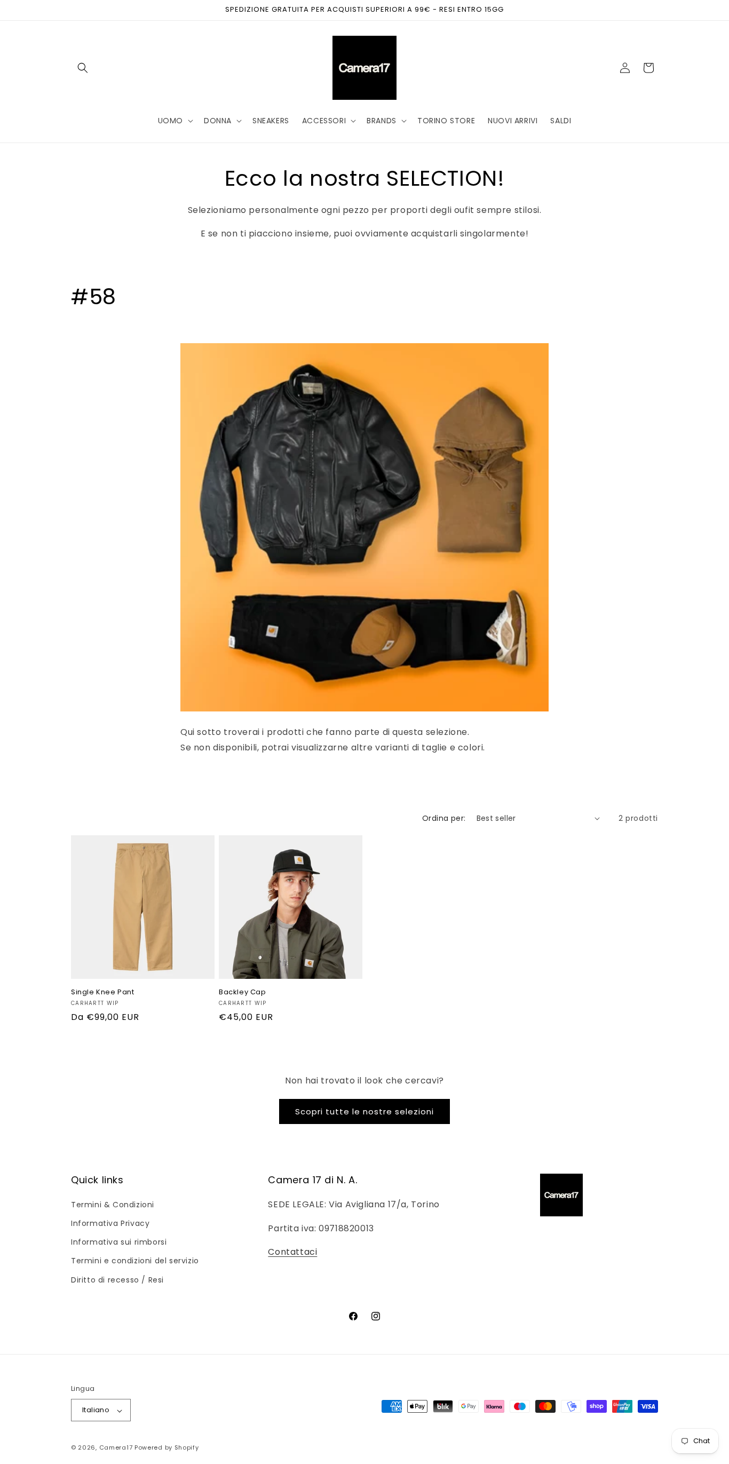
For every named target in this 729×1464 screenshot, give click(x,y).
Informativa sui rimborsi (119, 1242)
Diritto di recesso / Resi (117, 1279)
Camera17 (116, 1448)
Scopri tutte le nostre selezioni (364, 1111)
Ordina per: (443, 818)
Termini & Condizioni (112, 1204)
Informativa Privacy (110, 1222)
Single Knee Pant (102, 992)
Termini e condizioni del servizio (135, 1260)
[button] (82, 68)
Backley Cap (242, 992)
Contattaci (292, 1252)
